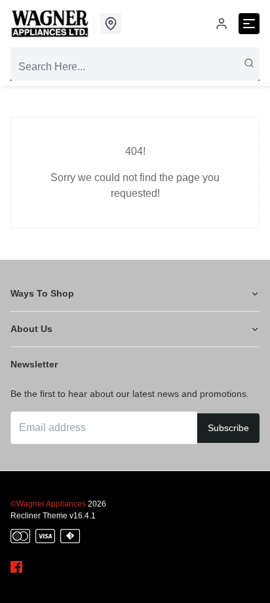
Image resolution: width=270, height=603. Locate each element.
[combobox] (135, 67)
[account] (221, 23)
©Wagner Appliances (48, 504)
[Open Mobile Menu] (249, 23)
